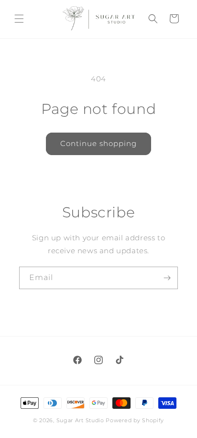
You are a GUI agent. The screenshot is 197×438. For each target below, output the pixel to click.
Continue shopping (98, 143)
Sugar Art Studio (80, 420)
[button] (19, 18)
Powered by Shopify (135, 420)
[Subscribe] (166, 278)
